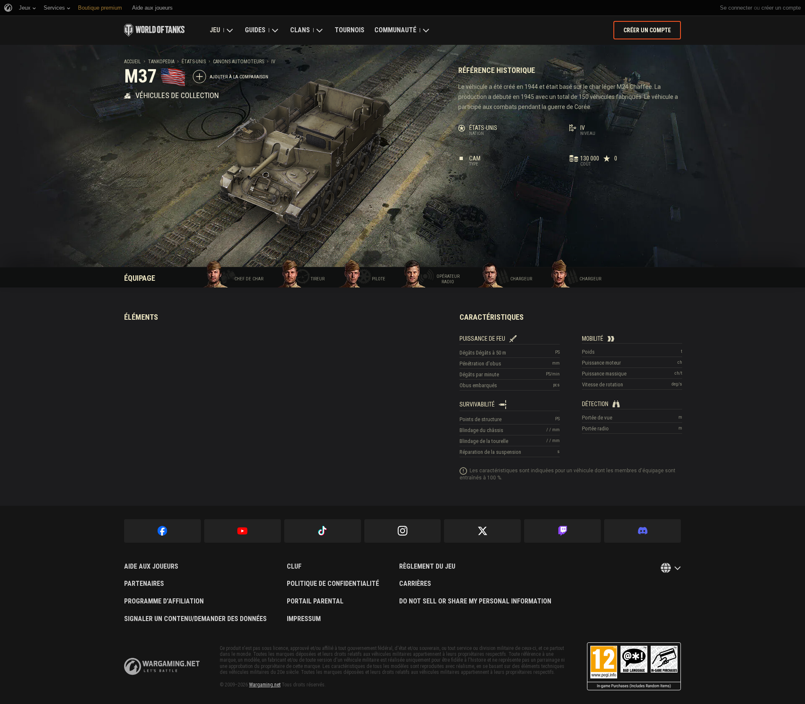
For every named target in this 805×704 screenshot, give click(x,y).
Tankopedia (161, 62)
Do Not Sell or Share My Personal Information (475, 601)
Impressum (304, 619)
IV (273, 62)
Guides (255, 30)
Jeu (215, 30)
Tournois (349, 30)
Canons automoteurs (238, 62)
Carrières (415, 584)
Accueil (132, 62)
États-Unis (194, 62)
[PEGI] (634, 666)
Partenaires (144, 584)
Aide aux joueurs (151, 566)
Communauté (395, 30)
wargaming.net (162, 666)
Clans (300, 30)
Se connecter (736, 8)
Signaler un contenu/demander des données (195, 619)
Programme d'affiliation (164, 601)
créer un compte (781, 8)
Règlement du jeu (427, 566)
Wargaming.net (264, 685)
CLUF (294, 566)
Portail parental (315, 601)
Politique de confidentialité (333, 584)
